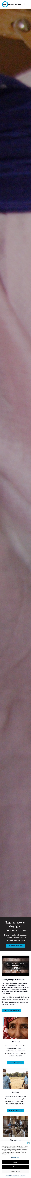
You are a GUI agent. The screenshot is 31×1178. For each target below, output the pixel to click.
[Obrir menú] (28, 4)
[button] (28, 1143)
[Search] (24, 4)
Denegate (15, 1167)
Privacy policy (16, 1175)
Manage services (15, 1157)
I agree (16, 968)
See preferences (15, 1171)
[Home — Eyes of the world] (12, 4)
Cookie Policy (9, 1175)
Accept (15, 1162)
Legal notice (22, 1175)
